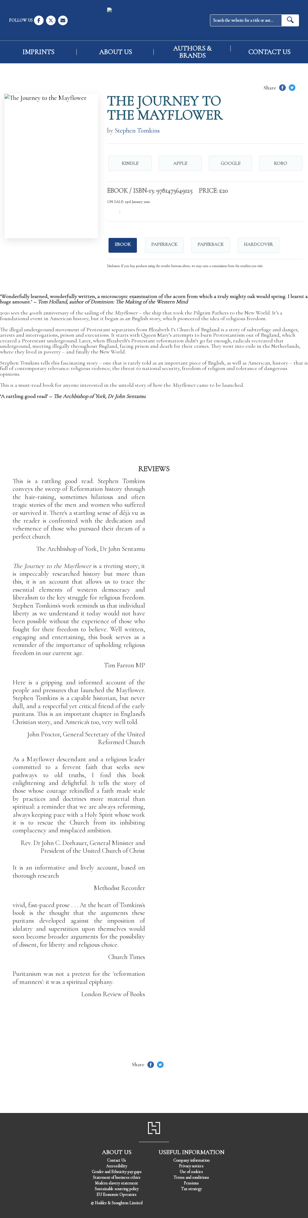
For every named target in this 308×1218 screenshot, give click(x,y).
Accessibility (116, 1165)
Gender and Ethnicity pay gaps (117, 1171)
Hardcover (258, 244)
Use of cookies (191, 1171)
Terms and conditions (191, 1177)
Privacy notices (191, 1165)
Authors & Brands (192, 52)
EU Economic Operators (117, 1194)
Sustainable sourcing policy (117, 1188)
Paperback (164, 244)
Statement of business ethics (116, 1177)
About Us (115, 52)
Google (230, 163)
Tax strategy (191, 1188)
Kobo (280, 163)
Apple (180, 163)
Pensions (191, 1183)
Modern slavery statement (116, 1183)
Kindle (130, 163)
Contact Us (269, 52)
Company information (191, 1160)
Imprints (38, 52)
